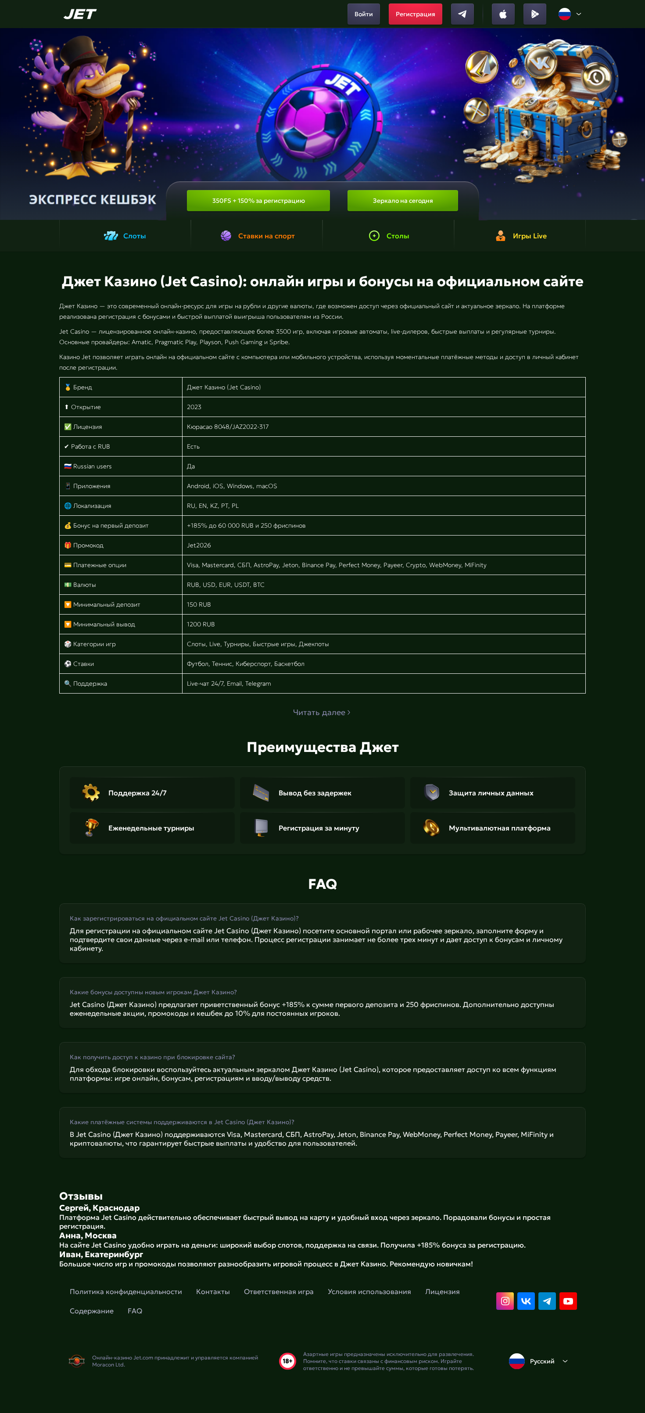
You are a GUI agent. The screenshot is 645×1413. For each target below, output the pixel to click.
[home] (81, 14)
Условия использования (369, 1291)
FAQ (135, 1310)
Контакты (213, 1291)
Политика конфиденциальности (126, 1291)
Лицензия (442, 1291)
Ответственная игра (279, 1291)
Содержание (92, 1310)
